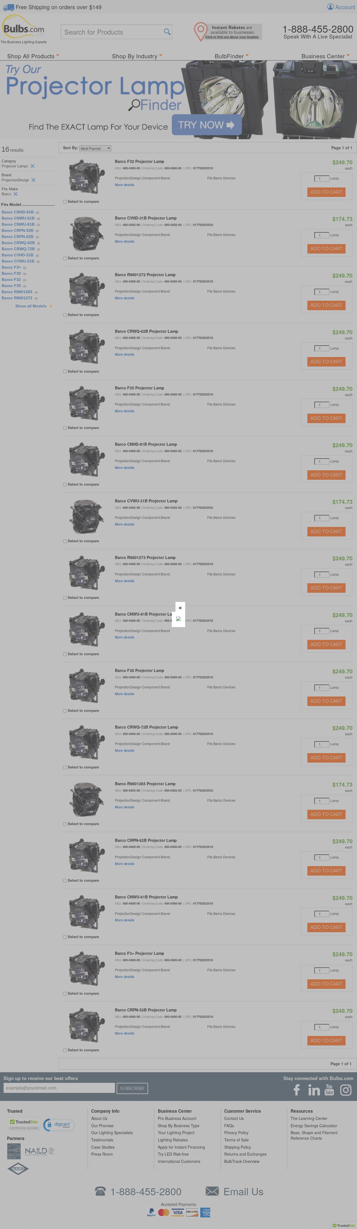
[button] (180, 607)
